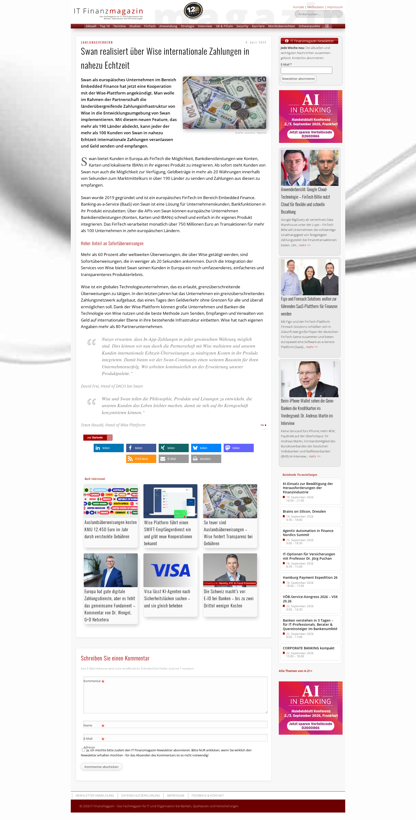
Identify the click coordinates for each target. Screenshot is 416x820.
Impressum (335, 7)
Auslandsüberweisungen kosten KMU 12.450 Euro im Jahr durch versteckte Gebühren (110, 529)
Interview (205, 26)
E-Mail (286, 64)
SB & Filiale (224, 26)
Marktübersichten (281, 26)
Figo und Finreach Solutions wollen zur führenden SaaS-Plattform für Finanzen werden (309, 306)
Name (94, 726)
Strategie (187, 26)
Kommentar (94, 681)
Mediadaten (315, 7)
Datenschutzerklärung (140, 795)
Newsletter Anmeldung (95, 795)
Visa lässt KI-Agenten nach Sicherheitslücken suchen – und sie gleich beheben (167, 598)
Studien (135, 26)
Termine (119, 26)
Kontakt (298, 7)
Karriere (258, 26)
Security (242, 26)
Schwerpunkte (309, 26)
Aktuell (91, 26)
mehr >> (305, 245)
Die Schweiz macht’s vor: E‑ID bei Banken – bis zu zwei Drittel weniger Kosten (229, 598)
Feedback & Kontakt (208, 795)
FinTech (150, 26)
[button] (327, 26)
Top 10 (105, 26)
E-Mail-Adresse (94, 742)
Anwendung (168, 26)
